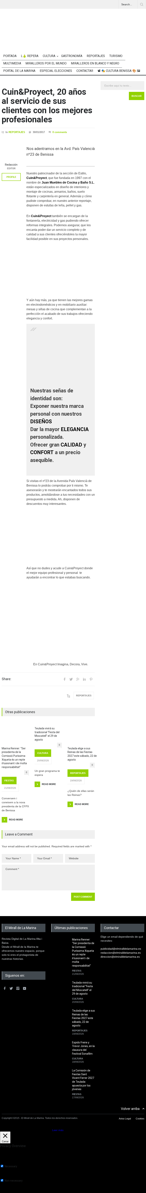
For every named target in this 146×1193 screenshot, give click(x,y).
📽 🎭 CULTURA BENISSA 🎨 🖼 (119, 71)
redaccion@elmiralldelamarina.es (121, 952)
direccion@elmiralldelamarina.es (120, 956)
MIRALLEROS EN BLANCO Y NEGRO (95, 63)
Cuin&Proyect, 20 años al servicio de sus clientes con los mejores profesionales (47, 105)
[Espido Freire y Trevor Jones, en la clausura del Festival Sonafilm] (60, 1050)
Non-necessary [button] (9, 1177)
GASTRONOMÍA (71, 56)
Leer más (57, 1130)
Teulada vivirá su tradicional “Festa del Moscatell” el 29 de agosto (47, 734)
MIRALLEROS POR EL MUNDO (46, 63)
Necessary (11, 1166)
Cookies (140, 1118)
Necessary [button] (6, 1162)
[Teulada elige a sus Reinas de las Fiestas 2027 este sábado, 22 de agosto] (81, 734)
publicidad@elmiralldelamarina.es (121, 948)
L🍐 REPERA (29, 56)
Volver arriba (130, 1109)
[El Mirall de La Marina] (73, 38)
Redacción (11, 164)
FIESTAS (9, 780)
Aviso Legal (125, 1118)
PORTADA (10, 56)
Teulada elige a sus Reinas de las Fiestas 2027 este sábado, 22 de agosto (82, 754)
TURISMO (115, 56)
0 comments (59, 132)
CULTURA (49, 56)
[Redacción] (11, 151)
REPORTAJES (96, 56)
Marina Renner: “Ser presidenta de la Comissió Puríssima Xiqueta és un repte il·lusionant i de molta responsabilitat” (14, 758)
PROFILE (11, 177)
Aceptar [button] (46, 1130)
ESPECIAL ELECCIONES (56, 71)
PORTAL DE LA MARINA (19, 71)
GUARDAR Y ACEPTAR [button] (14, 1191)
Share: (6, 679)
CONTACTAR (84, 71)
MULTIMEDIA (12, 63)
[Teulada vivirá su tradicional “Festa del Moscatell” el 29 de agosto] (60, 990)
